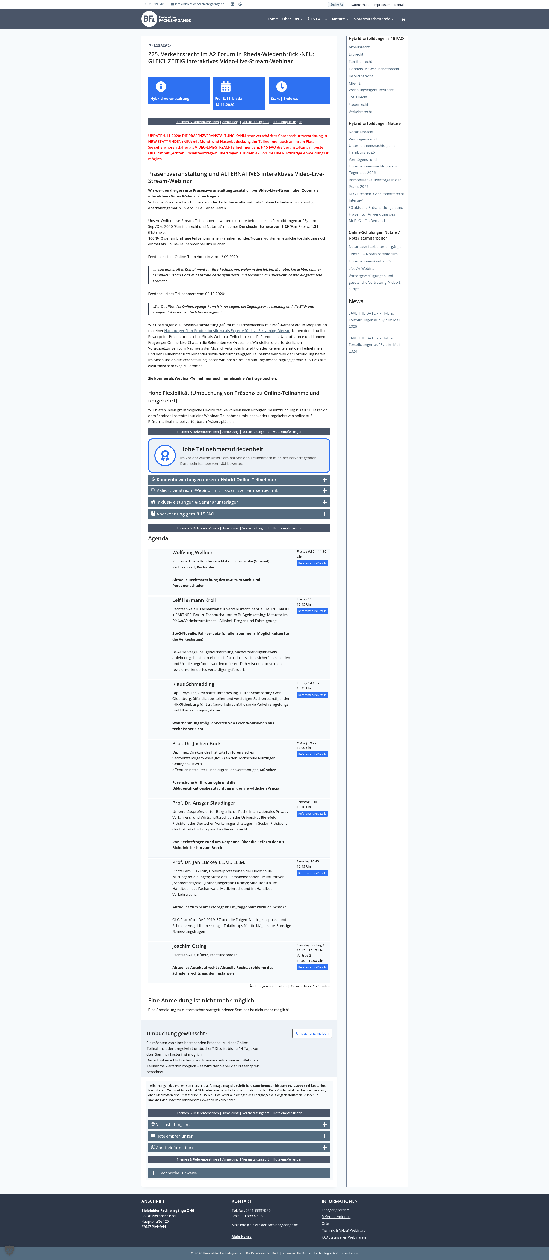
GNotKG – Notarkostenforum (373, 253)
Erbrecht (356, 54)
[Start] (149, 45)
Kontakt (400, 4)
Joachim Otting (189, 946)
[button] (9, 1250)
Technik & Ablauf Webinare (344, 1230)
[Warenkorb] (404, 19)
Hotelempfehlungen (287, 121)
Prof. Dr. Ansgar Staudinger (203, 802)
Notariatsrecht (361, 131)
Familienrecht (360, 61)
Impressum (381, 4)
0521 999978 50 (258, 1210)
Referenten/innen (336, 1216)
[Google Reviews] (240, 4)
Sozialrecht (358, 97)
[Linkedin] (232, 4)
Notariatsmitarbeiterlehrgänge (375, 246)
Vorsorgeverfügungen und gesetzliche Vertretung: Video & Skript (375, 282)
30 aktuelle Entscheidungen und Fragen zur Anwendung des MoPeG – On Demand (376, 214)
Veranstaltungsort (255, 121)
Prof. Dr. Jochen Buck (196, 743)
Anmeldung (230, 121)
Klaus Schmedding (193, 684)
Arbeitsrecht (359, 46)
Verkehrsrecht (360, 111)
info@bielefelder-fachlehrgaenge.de (269, 1224)
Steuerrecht (358, 104)
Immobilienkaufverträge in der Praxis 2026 (375, 183)
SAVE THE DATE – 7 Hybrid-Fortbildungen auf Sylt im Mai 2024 (374, 345)
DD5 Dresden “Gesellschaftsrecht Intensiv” (376, 197)
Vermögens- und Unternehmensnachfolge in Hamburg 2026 (372, 146)
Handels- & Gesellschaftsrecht (374, 68)
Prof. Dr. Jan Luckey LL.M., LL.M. (208, 862)
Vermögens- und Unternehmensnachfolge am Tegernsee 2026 (373, 166)
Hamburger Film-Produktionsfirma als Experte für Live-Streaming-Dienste (227, 330)
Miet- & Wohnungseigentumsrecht (371, 86)
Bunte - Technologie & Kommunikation (330, 1253)
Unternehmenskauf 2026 (370, 261)
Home (272, 18)
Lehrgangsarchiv (335, 1209)
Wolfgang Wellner (192, 552)
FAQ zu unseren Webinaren (344, 1237)
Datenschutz (360, 4)
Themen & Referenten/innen (197, 121)
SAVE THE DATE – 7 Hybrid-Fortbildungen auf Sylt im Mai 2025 (374, 320)
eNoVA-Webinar (362, 268)
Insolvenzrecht (361, 76)
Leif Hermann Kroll (194, 600)
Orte (325, 1223)
